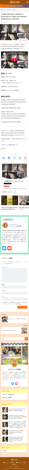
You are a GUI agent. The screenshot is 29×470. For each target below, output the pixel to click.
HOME (15, 460)
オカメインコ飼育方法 (8, 394)
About (15, 464)
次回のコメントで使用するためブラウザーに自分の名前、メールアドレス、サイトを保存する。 (15, 303)
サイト (3, 296)
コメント (5, 267)
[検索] (26, 338)
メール (4, 290)
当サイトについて (10, 379)
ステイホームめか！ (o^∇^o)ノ (15, 6)
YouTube (9, 250)
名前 (3, 284)
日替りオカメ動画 (12, 192)
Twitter (4, 250)
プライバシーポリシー (14, 466)
